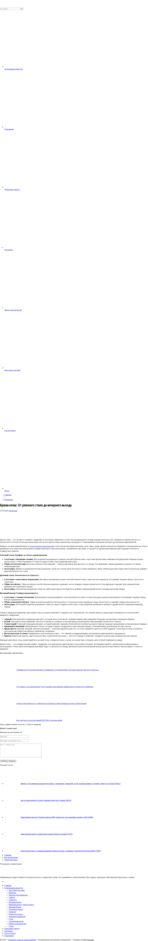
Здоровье (13, 511)
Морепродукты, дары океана (21, 904)
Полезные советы (12, 928)
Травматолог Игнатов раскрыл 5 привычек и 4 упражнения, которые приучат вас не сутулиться (57, 670)
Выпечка (12, 893)
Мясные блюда (15, 907)
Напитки (12, 912)
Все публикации (11, 857)
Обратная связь (11, 860)
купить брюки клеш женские (42, 546)
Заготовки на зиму (17, 890)
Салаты (12, 897)
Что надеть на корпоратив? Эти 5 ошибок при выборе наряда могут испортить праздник (54, 686)
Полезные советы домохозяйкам (22, 940)
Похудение (9, 935)
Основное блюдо (16, 909)
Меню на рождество (17, 924)
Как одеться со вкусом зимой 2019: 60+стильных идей (39, 720)
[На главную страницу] (74, 3)
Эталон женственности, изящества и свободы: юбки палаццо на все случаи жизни (51, 703)
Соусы (11, 926)
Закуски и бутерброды (18, 895)
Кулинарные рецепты (13, 888)
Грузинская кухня (16, 921)
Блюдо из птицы (16, 914)
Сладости (13, 900)
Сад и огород (10, 933)
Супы (11, 919)
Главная (7, 855)
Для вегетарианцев (17, 916)
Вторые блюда (15, 902)
